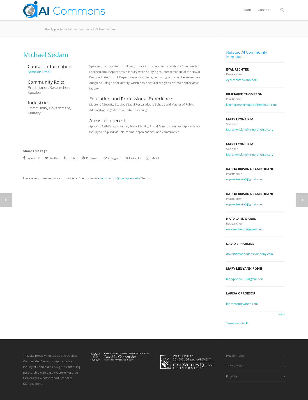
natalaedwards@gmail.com (244, 229)
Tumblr (72, 158)
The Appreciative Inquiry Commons (68, 29)
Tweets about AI (237, 323)
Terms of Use (235, 366)
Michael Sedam (45, 54)
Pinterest (92, 158)
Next (281, 314)
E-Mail (154, 158)
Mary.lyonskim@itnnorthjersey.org (249, 129)
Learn (247, 9)
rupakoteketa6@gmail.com (244, 179)
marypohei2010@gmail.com (245, 279)
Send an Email (39, 71)
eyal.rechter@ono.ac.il (241, 80)
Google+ (114, 158)
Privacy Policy (235, 356)
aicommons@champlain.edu (120, 178)
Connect (264, 9)
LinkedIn (135, 158)
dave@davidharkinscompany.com (249, 254)
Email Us (232, 376)
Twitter (54, 158)
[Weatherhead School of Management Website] (188, 372)
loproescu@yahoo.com (242, 304)
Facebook (33, 158)
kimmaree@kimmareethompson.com (251, 105)
